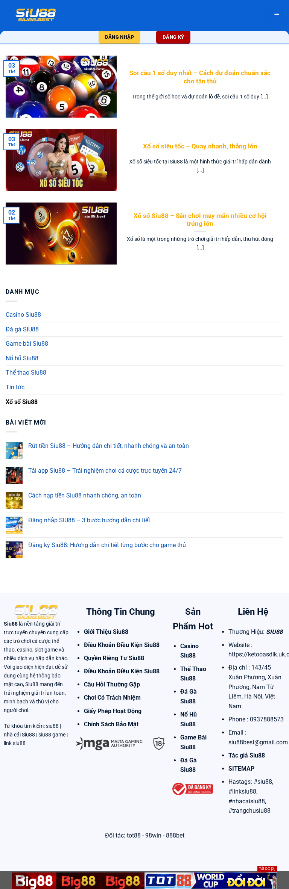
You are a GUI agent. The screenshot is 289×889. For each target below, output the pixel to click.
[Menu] (277, 15)
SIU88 (274, 631)
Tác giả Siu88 (246, 755)
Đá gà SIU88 (22, 329)
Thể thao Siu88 (26, 372)
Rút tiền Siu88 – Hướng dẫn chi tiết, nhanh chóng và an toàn (108, 445)
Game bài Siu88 (27, 343)
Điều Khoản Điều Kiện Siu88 (122, 645)
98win (153, 835)
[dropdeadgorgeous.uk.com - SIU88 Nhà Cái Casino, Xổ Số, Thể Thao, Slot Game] (36, 15)
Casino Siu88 (23, 314)
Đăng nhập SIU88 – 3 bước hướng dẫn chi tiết (89, 520)
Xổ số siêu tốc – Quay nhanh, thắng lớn (200, 146)
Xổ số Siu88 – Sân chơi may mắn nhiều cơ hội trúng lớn (200, 220)
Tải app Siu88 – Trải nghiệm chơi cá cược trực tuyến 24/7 (105, 470)
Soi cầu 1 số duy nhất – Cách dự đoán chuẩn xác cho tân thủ (200, 77)
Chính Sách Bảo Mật (111, 724)
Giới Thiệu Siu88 (106, 631)
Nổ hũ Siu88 (22, 358)
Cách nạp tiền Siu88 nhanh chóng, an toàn (84, 495)
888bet (175, 835)
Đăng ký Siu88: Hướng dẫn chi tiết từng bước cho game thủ (107, 545)
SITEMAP (241, 768)
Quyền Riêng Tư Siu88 (114, 658)
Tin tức (15, 387)
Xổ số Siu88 (22, 401)
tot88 (134, 835)
